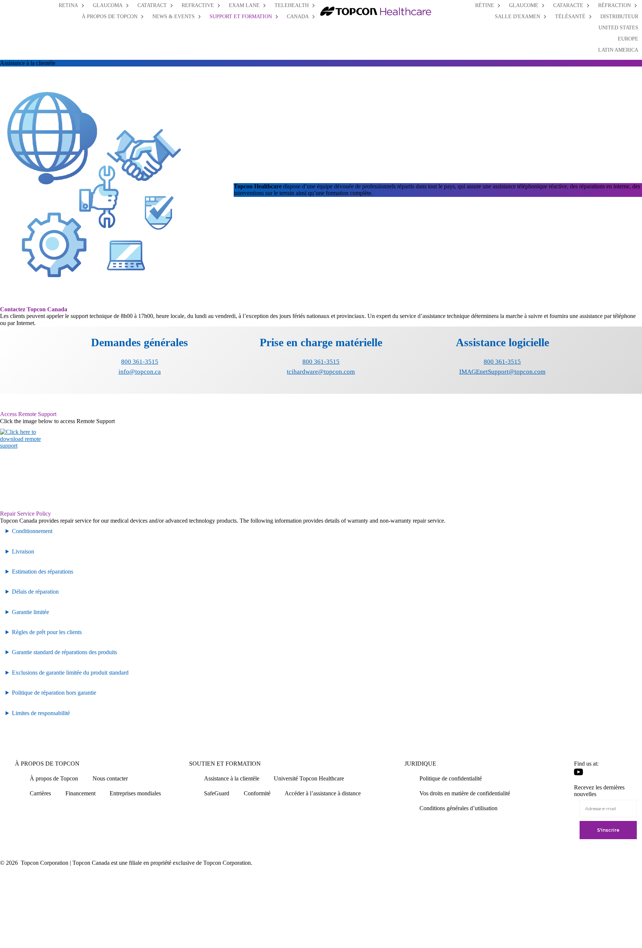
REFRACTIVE (198, 5)
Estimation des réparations (42, 571)
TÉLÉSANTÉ (570, 16)
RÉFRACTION (614, 5)
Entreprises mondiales (135, 793)
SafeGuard (216, 793)
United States (618, 27)
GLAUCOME (523, 5)
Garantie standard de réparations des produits (64, 652)
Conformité (257, 793)
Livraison (23, 551)
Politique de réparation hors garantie (54, 692)
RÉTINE (484, 5)
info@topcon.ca (140, 371)
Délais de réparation (35, 591)
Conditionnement (32, 531)
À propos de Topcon (54, 778)
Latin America (618, 50)
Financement (80, 793)
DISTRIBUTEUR (619, 16)
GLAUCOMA (108, 5)
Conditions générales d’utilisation (458, 808)
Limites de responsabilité (41, 713)
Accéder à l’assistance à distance (323, 793)
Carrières (40, 793)
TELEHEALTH (292, 5)
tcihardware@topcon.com (321, 371)
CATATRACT (152, 5)
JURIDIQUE (420, 763)
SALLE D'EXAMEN (517, 16)
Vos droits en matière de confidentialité (464, 793)
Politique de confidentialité (450, 778)
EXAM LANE (244, 5)
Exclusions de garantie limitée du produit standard (70, 672)
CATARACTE (568, 5)
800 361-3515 (139, 361)
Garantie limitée (30, 612)
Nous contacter (110, 778)
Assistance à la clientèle (231, 778)
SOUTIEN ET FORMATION (225, 763)
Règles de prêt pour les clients (47, 632)
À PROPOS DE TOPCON (47, 763)
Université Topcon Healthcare (309, 778)
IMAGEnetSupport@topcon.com (502, 371)
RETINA (68, 5)
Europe (628, 39)
